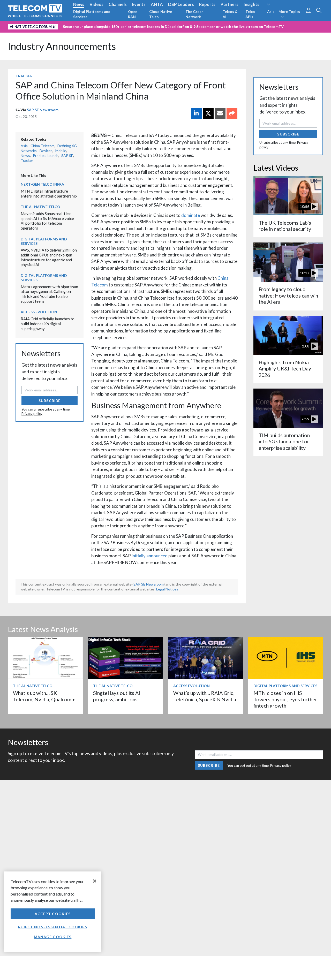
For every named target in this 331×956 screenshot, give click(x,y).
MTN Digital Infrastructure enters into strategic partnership (49, 193)
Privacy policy (31, 414)
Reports (207, 4)
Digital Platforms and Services (91, 14)
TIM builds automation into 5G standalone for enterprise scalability (284, 441)
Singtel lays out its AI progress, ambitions (116, 696)
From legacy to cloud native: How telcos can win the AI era (288, 295)
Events (139, 4)
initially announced (150, 555)
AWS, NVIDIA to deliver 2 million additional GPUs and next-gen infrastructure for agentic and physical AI (49, 257)
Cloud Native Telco (160, 14)
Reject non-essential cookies (52, 927)
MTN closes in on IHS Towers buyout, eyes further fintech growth (285, 699)
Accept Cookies (53, 914)
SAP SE (67, 155)
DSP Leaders (181, 4)
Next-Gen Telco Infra (42, 184)
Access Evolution (39, 312)
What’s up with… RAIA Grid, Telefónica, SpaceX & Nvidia (204, 696)
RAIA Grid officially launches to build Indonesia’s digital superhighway (47, 323)
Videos (96, 4)
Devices (46, 150)
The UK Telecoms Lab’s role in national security (285, 226)
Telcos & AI (230, 14)
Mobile (60, 150)
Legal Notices (167, 589)
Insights (251, 4)
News (78, 4)
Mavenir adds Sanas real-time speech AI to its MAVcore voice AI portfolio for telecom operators (47, 220)
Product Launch (45, 155)
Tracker (24, 76)
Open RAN (132, 14)
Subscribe (50, 400)
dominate (190, 215)
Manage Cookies (53, 937)
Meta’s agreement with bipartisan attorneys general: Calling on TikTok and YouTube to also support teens (49, 294)
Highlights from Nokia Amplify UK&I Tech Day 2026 (285, 368)
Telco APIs (250, 14)
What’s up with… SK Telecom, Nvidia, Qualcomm (44, 696)
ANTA (157, 4)
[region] (52, 911)
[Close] (94, 881)
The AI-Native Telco (40, 206)
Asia (271, 11)
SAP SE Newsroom (42, 110)
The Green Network (194, 14)
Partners (229, 4)
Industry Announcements (62, 46)
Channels (118, 4)
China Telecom (43, 145)
